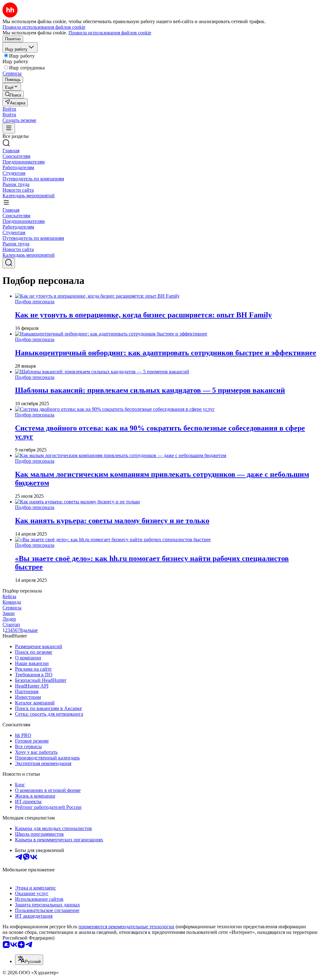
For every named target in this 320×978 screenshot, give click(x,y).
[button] (9, 109)
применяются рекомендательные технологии (126, 926)
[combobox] (29, 960)
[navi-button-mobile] (8, 128)
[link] (13, 94)
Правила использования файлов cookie (109, 32)
